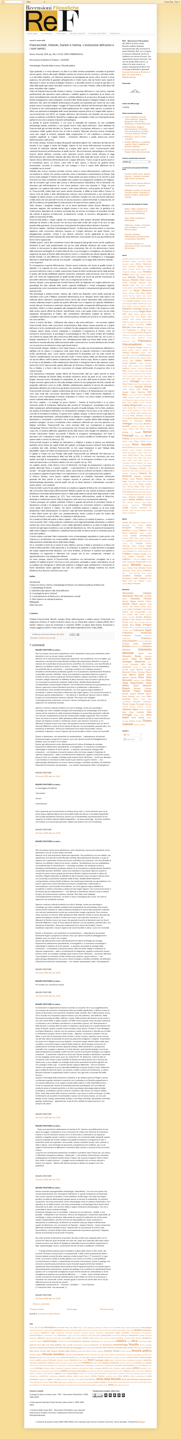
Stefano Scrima (135, 721)
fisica (112, 1355)
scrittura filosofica (97, 1376)
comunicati (68, 1333)
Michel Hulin (139, 436)
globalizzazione (42, 1357)
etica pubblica (56, 1345)
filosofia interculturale (84, 1351)
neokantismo (79, 1365)
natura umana (34, 1365)
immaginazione (108, 1357)
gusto (88, 1357)
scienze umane (84, 1376)
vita (115, 1385)
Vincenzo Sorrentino (138, 508)
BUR (133, 525)
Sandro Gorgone (144, 484)
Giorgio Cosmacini (144, 363)
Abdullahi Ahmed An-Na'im (131, 259)
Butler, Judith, (136, 211)
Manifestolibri (141, 562)
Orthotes (142, 568)
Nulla (75, 1328)
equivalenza (61, 1341)
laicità (38, 1360)
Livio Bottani (126, 400)
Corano (32, 1327)
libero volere (83, 1360)
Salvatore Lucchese (144, 707)
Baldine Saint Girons (137, 285)
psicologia (82, 1371)
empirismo (33, 1341)
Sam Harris (133, 484)
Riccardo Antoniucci (142, 702)
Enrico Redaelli (135, 319)
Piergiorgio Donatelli (137, 468)
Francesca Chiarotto (144, 335)
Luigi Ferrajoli (147, 405)
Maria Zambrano (136, 416)
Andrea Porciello (128, 269)
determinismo (134, 1335)
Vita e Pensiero (134, 583)
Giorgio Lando (127, 366)
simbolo (132, 1376)
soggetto (49, 1379)
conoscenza (109, 1333)
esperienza (95, 1341)
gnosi (49, 1357)
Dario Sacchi (147, 303)
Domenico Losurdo (131, 308)
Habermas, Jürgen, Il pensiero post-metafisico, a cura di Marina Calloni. (137, 227)
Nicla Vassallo (141, 444)
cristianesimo (62, 1335)
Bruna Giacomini (145, 288)
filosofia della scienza (67, 1351)
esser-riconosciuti (105, 1341)
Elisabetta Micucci (128, 627)
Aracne (143, 523)
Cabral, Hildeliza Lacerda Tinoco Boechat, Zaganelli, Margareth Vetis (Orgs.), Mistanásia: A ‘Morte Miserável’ (138, 120)
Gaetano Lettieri (145, 353)
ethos (129, 1341)
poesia (129, 1368)
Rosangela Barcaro (143, 704)
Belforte (140, 525)
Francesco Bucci (128, 338)
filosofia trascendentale (75, 1355)
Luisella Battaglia (127, 408)
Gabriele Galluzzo (134, 350)
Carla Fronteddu (134, 609)
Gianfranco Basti (134, 358)
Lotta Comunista (128, 562)
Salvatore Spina (130, 709)
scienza (62, 1376)
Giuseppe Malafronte (133, 661)
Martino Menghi (138, 424)
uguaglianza (94, 1385)
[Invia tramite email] (70, 634)
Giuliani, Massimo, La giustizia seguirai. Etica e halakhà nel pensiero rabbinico (137, 144)
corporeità (125, 1333)
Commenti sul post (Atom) (49, 1314)
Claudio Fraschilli (128, 617)
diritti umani (61, 1338)
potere (64, 1371)
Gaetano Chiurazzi (130, 353)
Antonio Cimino (136, 277)
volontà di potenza (123, 1385)
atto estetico (113, 1330)
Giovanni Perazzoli (137, 368)
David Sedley (126, 306)
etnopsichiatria (78, 1345)
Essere (41, 1328)
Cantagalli (134, 530)
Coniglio (148, 533)
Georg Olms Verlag (135, 548)
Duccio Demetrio (133, 311)
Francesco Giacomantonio (136, 342)
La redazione (46, 33)
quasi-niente (113, 1371)
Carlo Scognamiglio (138, 612)
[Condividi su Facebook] (78, 634)
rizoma (149, 1373)
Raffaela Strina (139, 699)
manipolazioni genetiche (134, 1360)
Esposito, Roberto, (137, 236)
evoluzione (94, 1345)
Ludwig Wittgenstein (132, 405)
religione (57, 1373)
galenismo (130, 1355)
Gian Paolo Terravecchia (130, 355)
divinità (91, 1338)
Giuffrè (124, 551)
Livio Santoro (135, 400)
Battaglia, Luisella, (138, 193)
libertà (91, 1360)
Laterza (126, 559)
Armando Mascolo (138, 283)
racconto (120, 1371)
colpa (53, 1333)
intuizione (33, 1360)
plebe (111, 1368)
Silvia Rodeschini (129, 492)
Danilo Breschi (134, 622)
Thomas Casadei (136, 497)
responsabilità (72, 1373)
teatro (64, 1382)
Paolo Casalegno (146, 455)
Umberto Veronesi (133, 502)
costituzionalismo (36, 1335)
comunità (85, 1333)
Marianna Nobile (139, 680)
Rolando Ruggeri (128, 704)
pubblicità (106, 1371)
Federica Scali (127, 630)
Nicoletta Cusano (128, 450)
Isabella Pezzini (127, 387)
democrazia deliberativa (120, 1335)
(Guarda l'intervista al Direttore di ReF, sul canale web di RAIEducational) (136, 74)
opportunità (59, 1368)
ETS (131, 538)
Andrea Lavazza (144, 267)
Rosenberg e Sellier (130, 578)
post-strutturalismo (44, 1371)
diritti (55, 1338)
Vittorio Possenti (134, 510)
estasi (114, 1341)
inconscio (123, 1357)
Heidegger (135, 381)
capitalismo (45, 1333)
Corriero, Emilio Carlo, (137, 176)
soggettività (42, 1379)
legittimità (45, 1360)
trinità (87, 1385)
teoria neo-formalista (140, 1382)
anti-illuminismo (135, 1327)
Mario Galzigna (133, 418)
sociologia (34, 1379)
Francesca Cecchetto (129, 335)
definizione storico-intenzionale (91, 1335)
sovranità (56, 1379)
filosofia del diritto (55, 1348)
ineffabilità (129, 1357)
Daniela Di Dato (128, 620)
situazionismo (140, 1376)
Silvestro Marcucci (145, 489)
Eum (140, 541)
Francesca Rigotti (142, 630)
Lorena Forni (144, 400)
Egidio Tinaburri (140, 314)
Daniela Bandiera (143, 617)
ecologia (112, 1338)
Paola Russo (133, 455)
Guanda (144, 551)
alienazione (99, 1327)
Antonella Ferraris (141, 598)
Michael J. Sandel (131, 432)
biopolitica (147, 1330)
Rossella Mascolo (128, 707)
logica (106, 1360)
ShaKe (130, 581)
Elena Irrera (135, 317)
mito (99, 1363)
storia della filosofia (108, 1379)
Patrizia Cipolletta (136, 463)
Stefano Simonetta (135, 494)
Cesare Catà (132, 614)
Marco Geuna (146, 408)
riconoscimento (113, 1373)
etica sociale (68, 1345)
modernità (114, 1363)
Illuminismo (50, 1327)
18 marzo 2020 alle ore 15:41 (48, 776)
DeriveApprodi (145, 536)
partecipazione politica (86, 1368)
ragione (127, 1371)
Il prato (143, 554)
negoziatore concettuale (66, 1365)
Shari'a (80, 1327)
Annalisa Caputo (136, 272)
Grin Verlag (138, 551)
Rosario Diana (141, 481)
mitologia (105, 1363)
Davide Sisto (128, 625)
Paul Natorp (147, 463)
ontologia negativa (49, 1368)
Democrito (136, 306)
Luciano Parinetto (145, 402)
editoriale (139, 1338)
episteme (40, 1341)
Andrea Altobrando (129, 266)
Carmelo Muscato (128, 296)
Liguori (149, 559)
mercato (70, 1363)
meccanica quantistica (38, 1363)
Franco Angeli (144, 546)
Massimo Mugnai (138, 426)
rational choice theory (137, 1371)
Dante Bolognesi (127, 303)
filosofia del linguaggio (72, 1348)
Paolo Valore (137, 460)
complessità (60, 1333)
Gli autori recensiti (77, 33)
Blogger (142, 1422)
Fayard (124, 543)
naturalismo (43, 1365)
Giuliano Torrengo (128, 373)
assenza (89, 1330)
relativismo (50, 1373)
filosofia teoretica (54, 1354)
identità (100, 1357)
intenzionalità (145, 1357)
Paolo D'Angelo (127, 458)
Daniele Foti (140, 620)
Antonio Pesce (130, 604)
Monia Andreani (128, 696)
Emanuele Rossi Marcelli (143, 627)
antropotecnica (49, 1330)
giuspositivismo (146, 1355)
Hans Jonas (136, 379)
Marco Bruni (138, 408)
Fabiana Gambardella (136, 324)
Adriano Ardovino (146, 259)
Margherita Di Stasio (140, 410)
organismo (67, 1368)
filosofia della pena (139, 1348)
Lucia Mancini (136, 669)
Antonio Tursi (137, 280)
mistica (95, 1363)
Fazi (131, 543)
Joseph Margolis (128, 389)
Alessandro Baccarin (132, 596)
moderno (122, 1363)
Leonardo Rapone (134, 397)
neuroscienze (128, 1365)
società (148, 1376)
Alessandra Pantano (129, 261)
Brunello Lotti (127, 290)
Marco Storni (136, 674)
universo (100, 1385)
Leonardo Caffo (137, 664)
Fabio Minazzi (137, 327)
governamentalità (67, 1357)
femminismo (108, 1345)
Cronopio (125, 536)
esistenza (86, 1341)
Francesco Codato (131, 635)
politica (136, 1368)
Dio (36, 1328)
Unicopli (124, 583)
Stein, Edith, (135, 219)
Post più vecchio (107, 1309)
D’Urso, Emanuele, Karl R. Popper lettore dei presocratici (137, 151)
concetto (91, 1333)
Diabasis (125, 538)
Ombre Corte (133, 568)
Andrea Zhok (140, 269)
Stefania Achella (141, 492)
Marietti (149, 562)
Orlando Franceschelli (47, 638)
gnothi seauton (56, 1357)
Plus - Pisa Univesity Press (134, 573)
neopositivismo (109, 1365)
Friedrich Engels (135, 347)
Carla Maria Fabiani (143, 293)
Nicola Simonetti (146, 447)
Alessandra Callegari (136, 593)
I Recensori (61, 33)
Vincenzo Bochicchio (130, 505)
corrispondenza (135, 1333)
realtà (44, 1373)
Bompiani (139, 528)
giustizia (33, 1357)
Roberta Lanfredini (142, 476)
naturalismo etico (52, 1365)
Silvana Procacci (132, 489)
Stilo (135, 581)
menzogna (63, 1363)
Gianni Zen (145, 653)
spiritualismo (72, 1379)
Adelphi (125, 523)
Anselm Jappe (134, 274)
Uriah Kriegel (146, 502)
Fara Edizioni (147, 541)
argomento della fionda (70, 1330)
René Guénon (146, 471)
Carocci (143, 530)
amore (117, 1328)
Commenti (130, 739)
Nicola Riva (137, 447)
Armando (125, 525)
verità (110, 1385)
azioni (119, 1330)
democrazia (106, 1335)
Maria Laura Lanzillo (139, 413)
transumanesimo (70, 1385)
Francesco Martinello (145, 641)
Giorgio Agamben (129, 363)
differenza (41, 1338)
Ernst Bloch (131, 322)
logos (124, 1360)
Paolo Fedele (140, 696)
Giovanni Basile (131, 656)
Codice (142, 533)
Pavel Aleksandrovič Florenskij (132, 466)
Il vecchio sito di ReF (97, 33)
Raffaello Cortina (143, 576)
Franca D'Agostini (144, 333)
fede (100, 1345)
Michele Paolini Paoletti (136, 691)
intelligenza (136, 1357)
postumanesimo (55, 1371)
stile (77, 1379)
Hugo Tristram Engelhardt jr (142, 384)
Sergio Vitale (139, 487)
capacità (36, 1333)
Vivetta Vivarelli (146, 510)
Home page (32, 33)
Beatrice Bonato (133, 288)
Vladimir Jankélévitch (129, 513)
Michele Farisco (127, 441)
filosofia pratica (36, 1355)
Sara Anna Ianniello (133, 712)
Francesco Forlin (129, 341)
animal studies (125, 1327)
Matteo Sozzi (130, 685)
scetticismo (43, 1376)
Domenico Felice (145, 306)
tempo (96, 1382)
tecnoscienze (82, 1382)
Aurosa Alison (140, 607)
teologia (103, 1382)
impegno (116, 1357)
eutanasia (86, 1345)
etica (134, 1341)
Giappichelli (147, 549)
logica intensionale (116, 1360)
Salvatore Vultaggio (145, 709)
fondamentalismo (120, 1355)
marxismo (147, 1360)
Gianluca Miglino (146, 358)
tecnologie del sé (72, 1382)
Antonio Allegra (129, 601)
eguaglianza (146, 1338)
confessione (99, 1333)
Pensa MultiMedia (144, 571)
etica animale (143, 1341)
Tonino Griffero (136, 499)
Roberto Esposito (143, 479)
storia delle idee (55, 1382)
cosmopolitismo (146, 1333)
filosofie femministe (91, 1355)
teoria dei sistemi (112, 1382)
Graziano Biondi (132, 376)
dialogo (142, 1335)
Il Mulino (126, 554)
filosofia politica (141, 1350)
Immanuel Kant (63, 1328)
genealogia (137, 1355)
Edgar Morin (145, 311)
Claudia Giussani (145, 614)
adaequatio (91, 1327)
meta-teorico (77, 1363)
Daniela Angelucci (134, 301)
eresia (68, 1341)
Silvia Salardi (137, 717)
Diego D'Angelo (143, 625)
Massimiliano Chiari (140, 683)
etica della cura (43, 1345)
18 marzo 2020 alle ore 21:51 (48, 1179)
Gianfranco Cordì (136, 646)
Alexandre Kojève (128, 264)
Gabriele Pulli (146, 350)
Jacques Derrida (142, 386)
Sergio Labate (139, 715)
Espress (135, 541)
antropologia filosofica (36, 1330)
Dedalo (134, 536)
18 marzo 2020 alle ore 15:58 (48, 833)
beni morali (130, 1330)
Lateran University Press (140, 557)
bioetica (138, 1330)
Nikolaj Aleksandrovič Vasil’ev (132, 453)
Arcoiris (149, 522)
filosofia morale (112, 1351)
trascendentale (81, 1385)
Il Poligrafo (135, 554)
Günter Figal (143, 376)
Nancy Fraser (139, 441)
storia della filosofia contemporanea (136, 1379)
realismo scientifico (36, 1373)
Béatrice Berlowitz (128, 293)
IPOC (149, 551)
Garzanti (125, 549)
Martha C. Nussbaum (132, 421)
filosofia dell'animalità (89, 1348)
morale (138, 1363)
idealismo (94, 1357)
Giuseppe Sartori (140, 373)
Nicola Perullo (127, 447)
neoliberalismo (89, 1365)
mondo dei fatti (130, 1363)
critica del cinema (74, 1335)
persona (105, 1368)
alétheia (105, 1327)
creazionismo (48, 1335)
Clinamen (133, 533)
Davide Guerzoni (145, 622)
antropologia (146, 1327)
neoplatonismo (99, 1365)
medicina (51, 1363)
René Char (138, 471)
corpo (117, 1333)
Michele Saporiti (129, 694)
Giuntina (130, 551)
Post (127, 735)
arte (79, 1330)
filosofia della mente (124, 1348)
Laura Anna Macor (135, 395)
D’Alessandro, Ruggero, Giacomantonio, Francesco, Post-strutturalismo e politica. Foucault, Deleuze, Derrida (137, 130)
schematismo (53, 1376)
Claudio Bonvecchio (137, 298)
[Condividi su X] (75, 634)
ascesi (84, 1330)
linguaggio (99, 1360)
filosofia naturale (125, 1351)
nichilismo (144, 1365)
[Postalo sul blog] (73, 634)
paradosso (75, 1368)
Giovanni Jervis (138, 366)
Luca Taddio (133, 403)
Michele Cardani (142, 688)
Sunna (85, 1327)
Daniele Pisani (146, 301)
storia (81, 1379)
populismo (144, 1368)
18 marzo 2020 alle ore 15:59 (48, 973)
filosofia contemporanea (39, 1348)
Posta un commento (41, 1304)
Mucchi (124, 568)
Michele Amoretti (135, 439)
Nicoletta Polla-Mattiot (143, 450)
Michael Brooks (145, 429)
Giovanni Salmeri (133, 371)
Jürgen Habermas (137, 392)
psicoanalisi (72, 1371)
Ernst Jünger (139, 322)
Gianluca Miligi (127, 360)
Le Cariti (133, 559)
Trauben (148, 581)
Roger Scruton (128, 481)
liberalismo (74, 1360)
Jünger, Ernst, (138, 184)
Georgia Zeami (130, 644)
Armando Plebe (127, 606)
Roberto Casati (128, 479)
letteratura (52, 1360)
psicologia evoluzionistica (94, 1371)
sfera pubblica (123, 1376)
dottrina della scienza (101, 1338)
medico (57, 1363)
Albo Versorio (134, 523)
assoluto (95, 1330)
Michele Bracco (146, 439)
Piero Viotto (130, 471)
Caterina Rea (140, 296)
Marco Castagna (138, 672)
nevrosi (137, 1365)
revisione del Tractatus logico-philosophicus (92, 1373)
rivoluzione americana (125, 1373)
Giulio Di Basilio (141, 659)
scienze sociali (72, 1376)
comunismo (77, 1333)
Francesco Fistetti (144, 338)
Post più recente (37, 1309)
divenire (85, 1338)
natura (148, 1363)
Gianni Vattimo (143, 360)
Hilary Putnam (127, 384)
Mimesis (136, 564)
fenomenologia (121, 1344)
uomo (105, 1385)
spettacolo (64, 1379)
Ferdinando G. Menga (136, 330)
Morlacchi (147, 565)
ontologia (39, 1368)
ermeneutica (76, 1341)
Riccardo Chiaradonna (130, 473)
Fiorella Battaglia (132, 332)
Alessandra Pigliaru (144, 261)
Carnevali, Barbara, (138, 246)
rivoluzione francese (140, 1373)
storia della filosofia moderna (39, 1382)
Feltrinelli (139, 543)
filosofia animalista (145, 1345)
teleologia (90, 1382)
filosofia (134, 1344)
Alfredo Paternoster (143, 264)
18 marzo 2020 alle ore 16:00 (48, 996)
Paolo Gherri (147, 458)
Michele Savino (144, 694)
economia (119, 1338)
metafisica (87, 1362)
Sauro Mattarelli (127, 486)
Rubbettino (143, 578)
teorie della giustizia (45, 1385)
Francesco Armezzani (136, 633)
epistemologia (50, 1341)
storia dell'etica (90, 1379)
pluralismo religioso (119, 1368)
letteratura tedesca (63, 1360)
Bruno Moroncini (142, 290)
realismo (148, 1371)
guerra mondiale (80, 1357)
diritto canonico (77, 1338)
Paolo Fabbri (137, 458)
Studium (141, 581)
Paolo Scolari (127, 460)
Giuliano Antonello (145, 371)
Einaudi (129, 541)
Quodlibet (126, 576)
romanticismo (34, 1376)
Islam (71, 1327)
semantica (109, 1376)
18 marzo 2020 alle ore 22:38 (48, 1298)
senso (115, 1376)
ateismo (101, 1330)
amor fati (111, 1327)
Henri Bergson (146, 381)
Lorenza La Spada (139, 667)
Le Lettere (141, 559)
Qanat (149, 573)
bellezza (124, 1330)
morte (143, 1363)
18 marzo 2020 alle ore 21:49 (48, 1117)
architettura (58, 1330)
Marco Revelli (127, 410)
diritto (68, 1338)
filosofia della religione (49, 1351)
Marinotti (125, 565)
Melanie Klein (134, 429)
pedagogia (98, 1368)
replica (64, 1373)
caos (31, 1333)
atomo (106, 1330)
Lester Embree (146, 397)
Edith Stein (127, 314)
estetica (121, 1341)
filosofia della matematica (106, 1348)
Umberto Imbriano (139, 724)
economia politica (129, 1338)
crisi (54, 1335)
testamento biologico (58, 1385)
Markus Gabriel (145, 418)
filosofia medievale (97, 1351)
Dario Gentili (138, 304)
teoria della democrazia (125, 1382)
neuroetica (118, 1365)
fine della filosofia (103, 1355)
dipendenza (49, 1338)
